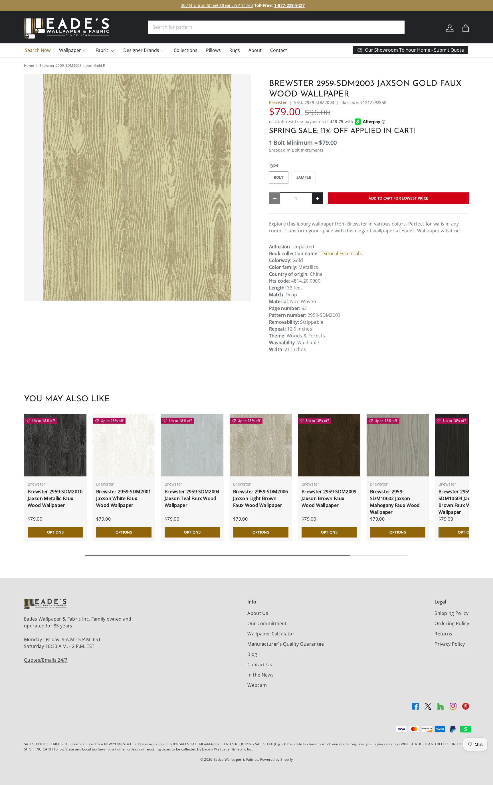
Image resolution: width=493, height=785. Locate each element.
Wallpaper (70, 50)
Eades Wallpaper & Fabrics (235, 759)
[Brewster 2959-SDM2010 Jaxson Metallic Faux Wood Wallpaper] (55, 445)
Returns (443, 634)
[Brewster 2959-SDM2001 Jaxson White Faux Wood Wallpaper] (124, 445)
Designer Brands (141, 50)
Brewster (278, 102)
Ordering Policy (452, 623)
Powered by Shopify (276, 759)
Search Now (37, 50)
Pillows (213, 50)
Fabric (102, 50)
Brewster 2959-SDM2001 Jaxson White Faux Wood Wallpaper (123, 498)
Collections (185, 50)
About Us (257, 613)
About (255, 50)
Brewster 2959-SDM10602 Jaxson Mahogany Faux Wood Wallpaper (395, 501)
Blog (252, 654)
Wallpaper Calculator (270, 634)
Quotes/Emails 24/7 (46, 660)
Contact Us (259, 664)
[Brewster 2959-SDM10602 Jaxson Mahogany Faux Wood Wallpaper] (398, 445)
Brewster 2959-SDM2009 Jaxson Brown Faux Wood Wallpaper (329, 498)
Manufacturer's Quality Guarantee (285, 644)
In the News (260, 675)
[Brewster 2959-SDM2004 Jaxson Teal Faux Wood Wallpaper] (192, 445)
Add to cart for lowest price (398, 198)
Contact (278, 50)
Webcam (257, 685)
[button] (465, 28)
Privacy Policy (450, 644)
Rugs (234, 50)
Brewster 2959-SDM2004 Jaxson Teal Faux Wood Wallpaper (192, 498)
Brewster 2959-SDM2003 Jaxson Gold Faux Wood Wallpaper (73, 65)
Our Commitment (266, 623)
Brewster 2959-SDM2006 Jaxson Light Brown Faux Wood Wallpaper (260, 498)
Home (29, 65)
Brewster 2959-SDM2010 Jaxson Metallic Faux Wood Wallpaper (55, 498)
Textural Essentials (341, 253)
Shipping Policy (451, 613)
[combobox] (276, 27)
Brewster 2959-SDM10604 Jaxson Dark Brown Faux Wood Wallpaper (465, 501)
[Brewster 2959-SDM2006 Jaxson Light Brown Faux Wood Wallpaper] (261, 445)
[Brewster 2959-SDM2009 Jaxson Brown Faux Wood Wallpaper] (329, 445)
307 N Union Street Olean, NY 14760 (217, 5)
